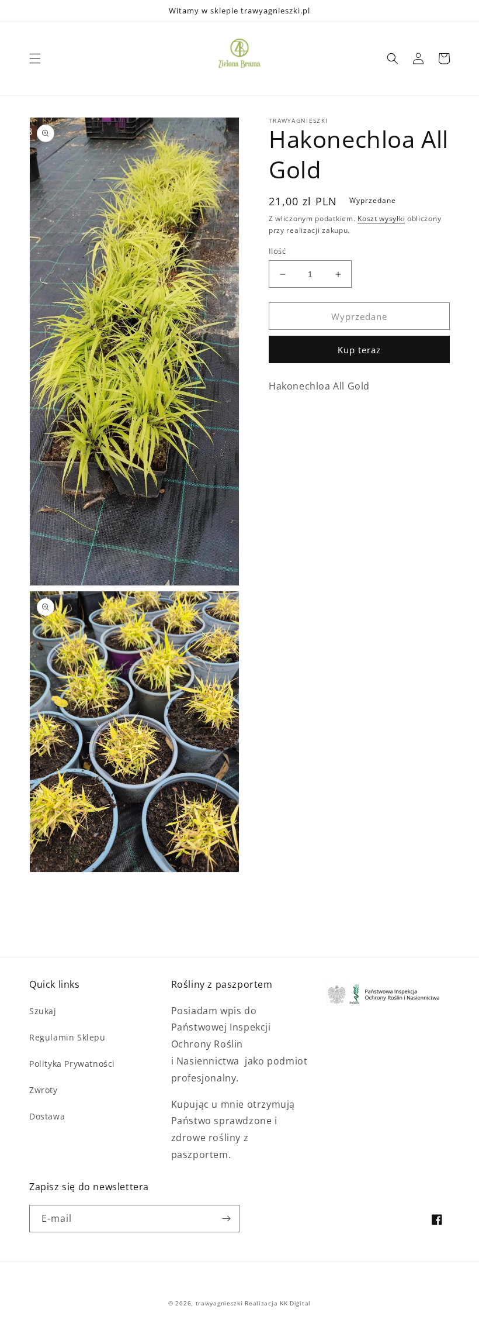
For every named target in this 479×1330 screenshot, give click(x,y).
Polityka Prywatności (72, 1063)
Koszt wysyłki (381, 218)
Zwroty (43, 1089)
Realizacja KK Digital (278, 1303)
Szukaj (43, 1011)
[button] (35, 58)
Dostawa (47, 1116)
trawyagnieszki (219, 1303)
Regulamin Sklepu (67, 1037)
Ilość (277, 251)
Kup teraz (359, 350)
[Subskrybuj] (226, 1218)
